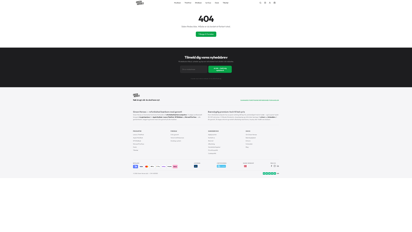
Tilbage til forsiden (206, 34)
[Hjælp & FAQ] (265, 2)
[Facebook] (271, 166)
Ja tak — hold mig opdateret (220, 69)
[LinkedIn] (278, 166)
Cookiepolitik (212, 153)
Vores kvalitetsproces (177, 138)
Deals (217, 3)
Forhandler (249, 144)
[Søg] (260, 2)
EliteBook (198, 3)
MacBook (177, 3)
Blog (247, 147)
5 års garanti (175, 134)
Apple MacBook (138, 138)
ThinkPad (188, 3)
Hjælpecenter (212, 134)
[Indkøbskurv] (274, 2)
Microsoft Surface (138, 144)
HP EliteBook (137, 141)
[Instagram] (275, 166)
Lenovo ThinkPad (138, 134)
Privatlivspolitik (213, 150)
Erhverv (248, 141)
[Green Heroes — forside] (140, 3)
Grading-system (176, 141)
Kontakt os (211, 138)
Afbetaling (211, 144)
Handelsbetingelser (214, 147)
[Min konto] (269, 2)
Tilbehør (226, 3)
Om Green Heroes (251, 134)
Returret (210, 141)
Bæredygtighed (251, 138)
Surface (208, 3)
